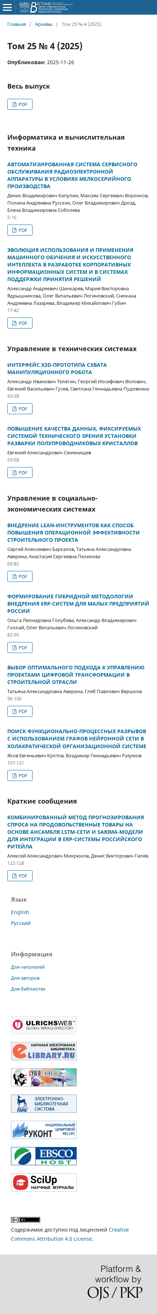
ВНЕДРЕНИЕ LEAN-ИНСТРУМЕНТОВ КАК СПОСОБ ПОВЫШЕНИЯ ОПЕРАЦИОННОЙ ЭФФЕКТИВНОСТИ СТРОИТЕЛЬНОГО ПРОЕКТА (73, 532)
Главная (16, 24)
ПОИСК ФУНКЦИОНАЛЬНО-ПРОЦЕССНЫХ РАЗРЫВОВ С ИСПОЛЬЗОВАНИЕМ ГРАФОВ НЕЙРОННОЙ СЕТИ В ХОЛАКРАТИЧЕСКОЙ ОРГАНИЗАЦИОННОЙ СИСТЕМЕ (76, 738)
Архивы (44, 24)
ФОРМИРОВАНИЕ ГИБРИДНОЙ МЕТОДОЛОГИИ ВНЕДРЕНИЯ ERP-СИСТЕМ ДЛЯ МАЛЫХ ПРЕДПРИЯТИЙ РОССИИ (78, 603)
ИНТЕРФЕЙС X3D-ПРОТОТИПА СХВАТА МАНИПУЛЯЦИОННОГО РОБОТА (57, 368)
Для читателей (28, 967)
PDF (22, 104)
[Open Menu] (7, 7)
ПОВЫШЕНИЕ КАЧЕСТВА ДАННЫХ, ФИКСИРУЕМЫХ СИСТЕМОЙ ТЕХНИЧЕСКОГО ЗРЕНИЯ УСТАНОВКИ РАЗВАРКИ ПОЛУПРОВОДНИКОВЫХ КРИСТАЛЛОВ (74, 436)
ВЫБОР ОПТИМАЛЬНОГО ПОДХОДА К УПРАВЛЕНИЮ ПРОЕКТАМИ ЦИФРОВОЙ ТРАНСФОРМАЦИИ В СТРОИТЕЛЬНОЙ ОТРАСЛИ (76, 674)
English (20, 912)
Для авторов (25, 978)
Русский (21, 923)
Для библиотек (28, 989)
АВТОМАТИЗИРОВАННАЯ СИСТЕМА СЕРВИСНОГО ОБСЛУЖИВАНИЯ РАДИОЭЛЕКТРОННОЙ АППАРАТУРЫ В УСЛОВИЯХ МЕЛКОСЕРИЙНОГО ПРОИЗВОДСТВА (72, 175)
